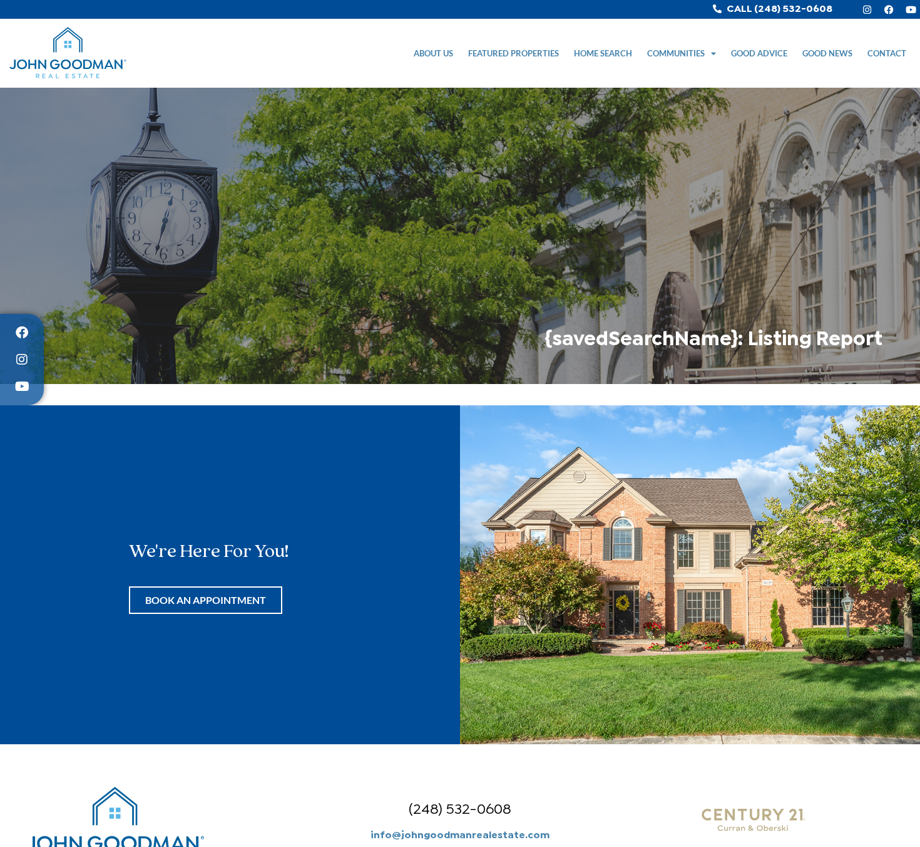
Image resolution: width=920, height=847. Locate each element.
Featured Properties (513, 53)
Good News (827, 53)
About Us (433, 53)
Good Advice (759, 53)
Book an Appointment (205, 600)
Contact (886, 53)
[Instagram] (866, 9)
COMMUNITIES (676, 53)
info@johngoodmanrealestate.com (460, 833)
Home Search (603, 53)
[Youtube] (910, 9)
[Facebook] (888, 9)
